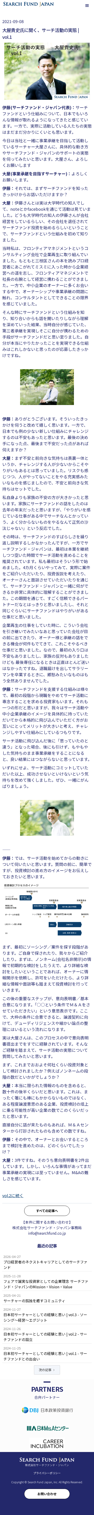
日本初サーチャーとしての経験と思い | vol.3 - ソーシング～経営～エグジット (45, 1317)
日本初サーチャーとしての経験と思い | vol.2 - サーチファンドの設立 (45, 1336)
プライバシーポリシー (47, 1473)
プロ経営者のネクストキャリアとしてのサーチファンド (45, 1264)
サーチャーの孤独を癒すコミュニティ (34, 1300)
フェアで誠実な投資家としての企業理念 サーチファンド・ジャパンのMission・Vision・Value (45, 1283)
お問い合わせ (47, 1493)
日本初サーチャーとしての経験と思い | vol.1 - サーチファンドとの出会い (45, 1356)
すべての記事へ (47, 1210)
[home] (28, 4)
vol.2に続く (13, 1195)
